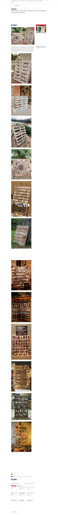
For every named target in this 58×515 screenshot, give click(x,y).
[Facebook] (11, 25)
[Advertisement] (29, 19)
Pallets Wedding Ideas (25, 476)
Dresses (19, 0)
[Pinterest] (15, 25)
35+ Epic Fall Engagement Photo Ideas (15, 483)
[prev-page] (11, 502)
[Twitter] (13, 25)
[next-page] (12, 502)
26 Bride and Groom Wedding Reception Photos (29, 483)
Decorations (31, 0)
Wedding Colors (14, 0)
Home (12, 2)
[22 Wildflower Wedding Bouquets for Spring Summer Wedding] (22, 489)
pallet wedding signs (21, 476)
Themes (27, 0)
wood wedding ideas (30, 476)
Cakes (35, 0)
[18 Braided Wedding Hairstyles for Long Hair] (14, 489)
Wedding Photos (39, 0)
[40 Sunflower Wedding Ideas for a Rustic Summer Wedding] (14, 497)
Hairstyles (23, 0)
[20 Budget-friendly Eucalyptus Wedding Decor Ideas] (30, 497)
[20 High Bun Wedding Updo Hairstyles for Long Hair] (22, 497)
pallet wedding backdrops (15, 476)
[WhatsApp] (16, 25)
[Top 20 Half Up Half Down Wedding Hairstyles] (30, 489)
